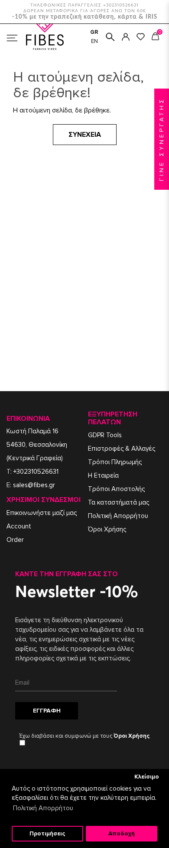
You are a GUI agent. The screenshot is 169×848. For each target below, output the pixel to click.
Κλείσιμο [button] (146, 776)
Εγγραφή (47, 710)
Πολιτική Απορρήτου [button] (43, 808)
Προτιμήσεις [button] (47, 833)
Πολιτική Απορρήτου (118, 516)
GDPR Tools (105, 435)
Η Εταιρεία (103, 475)
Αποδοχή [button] (121, 833)
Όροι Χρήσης (107, 529)
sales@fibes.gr (34, 485)
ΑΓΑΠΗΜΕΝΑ (140, 36)
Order (15, 540)
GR (94, 32)
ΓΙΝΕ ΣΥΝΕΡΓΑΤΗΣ (161, 139)
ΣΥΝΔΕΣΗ (126, 37)
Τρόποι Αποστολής (116, 489)
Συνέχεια (84, 134)
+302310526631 (35, 471)
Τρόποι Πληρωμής (115, 462)
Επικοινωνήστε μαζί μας (41, 513)
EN (94, 41)
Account (18, 526)
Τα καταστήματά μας (118, 502)
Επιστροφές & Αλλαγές (121, 448)
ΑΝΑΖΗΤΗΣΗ (110, 37)
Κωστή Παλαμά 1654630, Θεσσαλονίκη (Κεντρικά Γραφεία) (36, 444)
